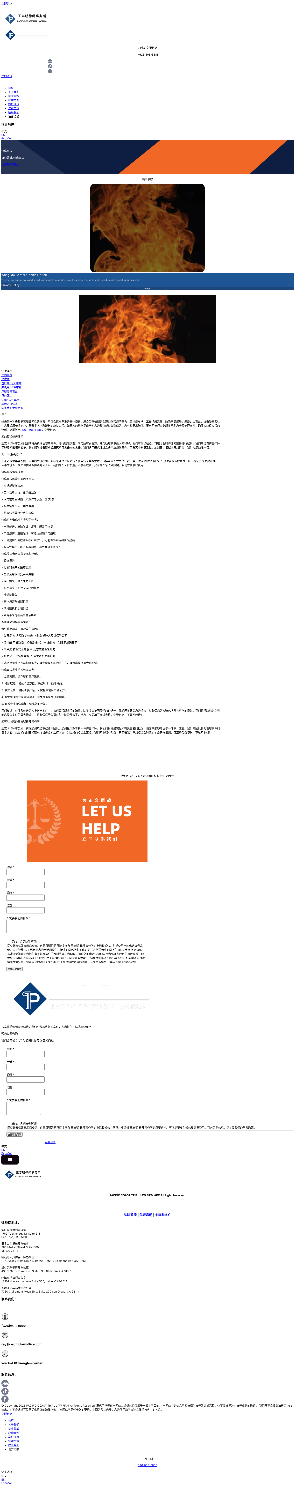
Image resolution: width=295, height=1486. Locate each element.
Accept (147, 288)
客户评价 (13, 104)
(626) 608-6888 (31, 429)
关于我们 (13, 92)
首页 (11, 87)
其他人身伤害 (9, 404)
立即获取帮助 (9, 164)
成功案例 (13, 100)
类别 (9, 905)
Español (6, 138)
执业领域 (13, 96)
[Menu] (147, 7)
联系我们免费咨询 (12, 408)
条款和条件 (163, 1215)
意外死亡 (6, 395)
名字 (10, 867)
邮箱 (10, 892)
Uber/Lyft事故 (10, 399)
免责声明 (145, 1215)
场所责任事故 (9, 391)
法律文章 (13, 108)
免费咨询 (50, 1142)
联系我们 (13, 112)
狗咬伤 (5, 379)
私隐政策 (130, 1215)
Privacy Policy (10, 285)
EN (3, 135)
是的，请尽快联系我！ (25, 941)
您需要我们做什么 (18, 918)
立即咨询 (6, 3)
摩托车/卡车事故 (11, 387)
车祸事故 (6, 375)
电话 (10, 880)
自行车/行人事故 (11, 383)
